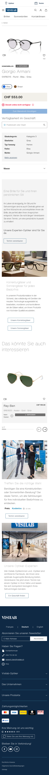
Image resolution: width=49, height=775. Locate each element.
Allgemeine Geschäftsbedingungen (13, 766)
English (40, 626)
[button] (41, 10)
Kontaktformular (12, 650)
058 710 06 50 (11, 655)
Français (10, 626)
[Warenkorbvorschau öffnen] (46, 10)
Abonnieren (38, 638)
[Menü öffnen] (4, 10)
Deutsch (25, 626)
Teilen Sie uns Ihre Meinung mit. (20, 736)
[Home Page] (11, 10)
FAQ (7, 664)
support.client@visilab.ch (15, 660)
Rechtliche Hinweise (8, 762)
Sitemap (4, 769)
